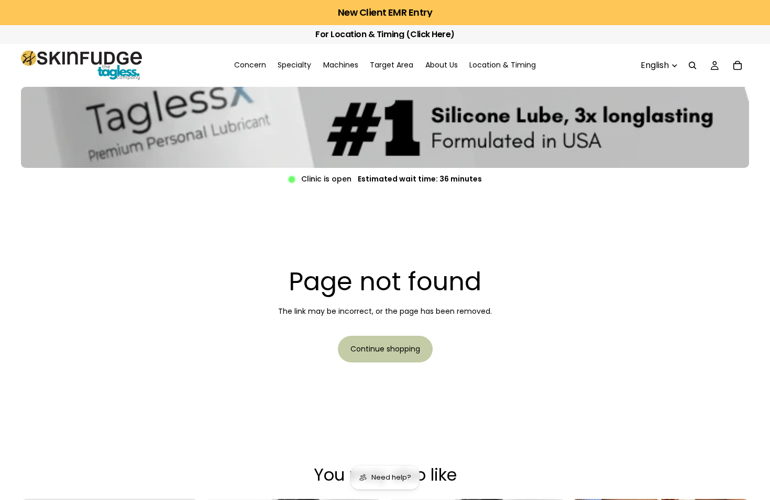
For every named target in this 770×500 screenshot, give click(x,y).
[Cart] (737, 65)
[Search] (692, 65)
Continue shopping (385, 349)
